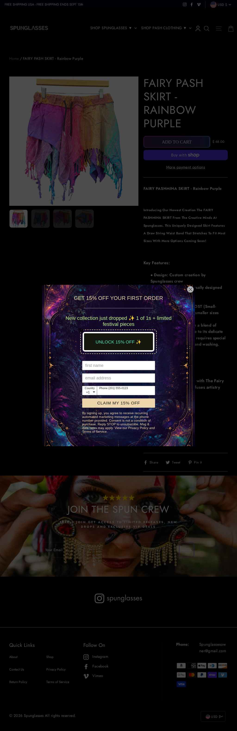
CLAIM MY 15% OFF (118, 403)
